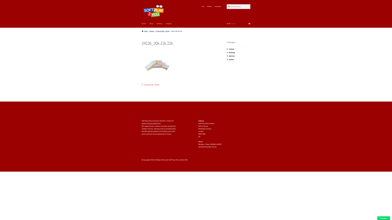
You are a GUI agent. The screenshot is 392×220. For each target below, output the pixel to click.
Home (144, 24)
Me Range (232, 52)
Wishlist (209, 6)
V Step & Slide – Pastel (162, 31)
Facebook (218, 6)
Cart (203, 6)
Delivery (159, 24)
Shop (151, 24)
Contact (169, 24)
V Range (151, 31)
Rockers (231, 59)
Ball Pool (232, 56)
